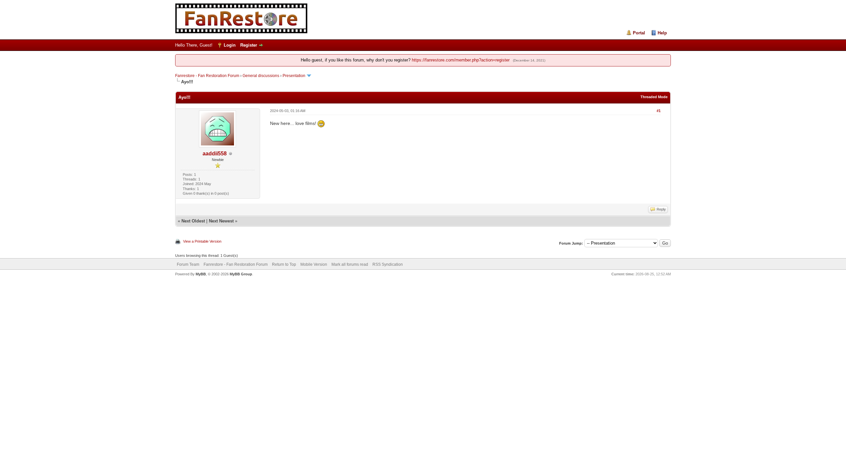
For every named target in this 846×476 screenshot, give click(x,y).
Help (662, 32)
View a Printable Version (202, 241)
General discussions (261, 75)
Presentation (294, 75)
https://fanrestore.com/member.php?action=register (461, 60)
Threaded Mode (654, 97)
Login (230, 45)
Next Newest (221, 220)
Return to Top (284, 264)
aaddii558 (215, 153)
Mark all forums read (349, 264)
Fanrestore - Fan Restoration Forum (207, 75)
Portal (639, 32)
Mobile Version (313, 264)
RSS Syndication (387, 264)
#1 (659, 111)
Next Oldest (193, 220)
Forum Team (188, 264)
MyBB (201, 274)
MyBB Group (241, 274)
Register (248, 45)
